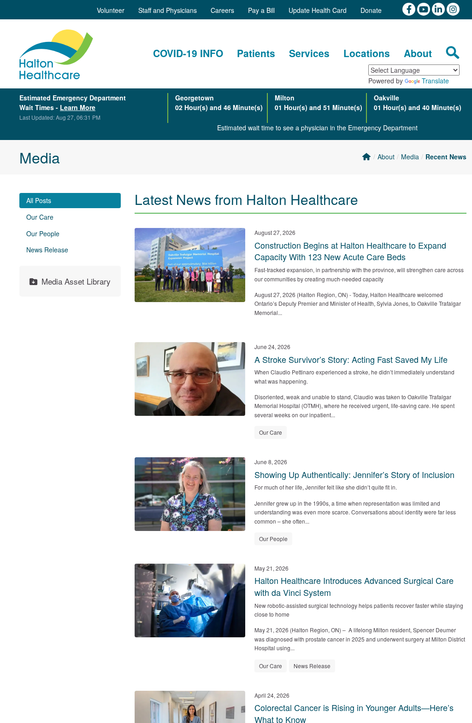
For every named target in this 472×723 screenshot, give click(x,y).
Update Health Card (318, 10)
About (386, 156)
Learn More (77, 107)
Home (366, 156)
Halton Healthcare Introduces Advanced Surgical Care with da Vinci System (354, 586)
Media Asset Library (76, 281)
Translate (435, 80)
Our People (42, 233)
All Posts (38, 200)
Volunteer (110, 10)
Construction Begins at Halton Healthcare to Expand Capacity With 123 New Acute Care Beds (350, 251)
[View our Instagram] (453, 8)
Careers (222, 10)
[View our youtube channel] (424, 8)
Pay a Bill (261, 10)
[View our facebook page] (409, 8)
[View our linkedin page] (439, 8)
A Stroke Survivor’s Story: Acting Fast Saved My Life (351, 359)
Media (410, 156)
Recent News (445, 156)
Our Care (39, 217)
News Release (47, 249)
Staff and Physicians (167, 10)
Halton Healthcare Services (56, 54)
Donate (371, 10)
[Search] (453, 52)
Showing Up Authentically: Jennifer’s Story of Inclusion (354, 474)
